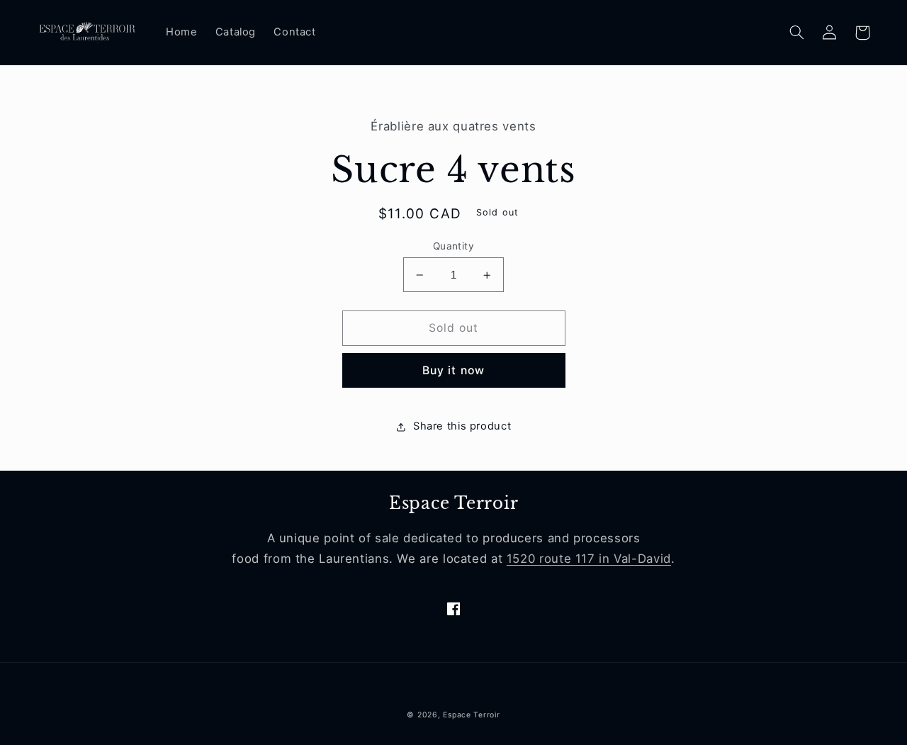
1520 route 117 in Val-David (589, 558)
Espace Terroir (471, 714)
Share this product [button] (462, 426)
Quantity (453, 246)
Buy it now (453, 370)
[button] (797, 32)
